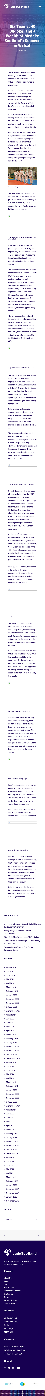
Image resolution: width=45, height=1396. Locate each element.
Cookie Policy (9, 1264)
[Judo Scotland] (16, 6)
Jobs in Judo (9, 1303)
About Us (8, 1278)
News (6, 1297)
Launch (34, 1261)
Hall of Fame (9, 1288)
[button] (39, 6)
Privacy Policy (19, 1264)
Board (6, 1281)
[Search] (22, 1219)
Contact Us (8, 1294)
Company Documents (12, 1291)
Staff (6, 1284)
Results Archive (10, 1300)
